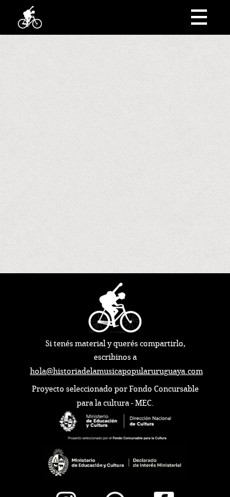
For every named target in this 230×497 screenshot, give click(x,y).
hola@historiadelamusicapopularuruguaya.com (116, 371)
